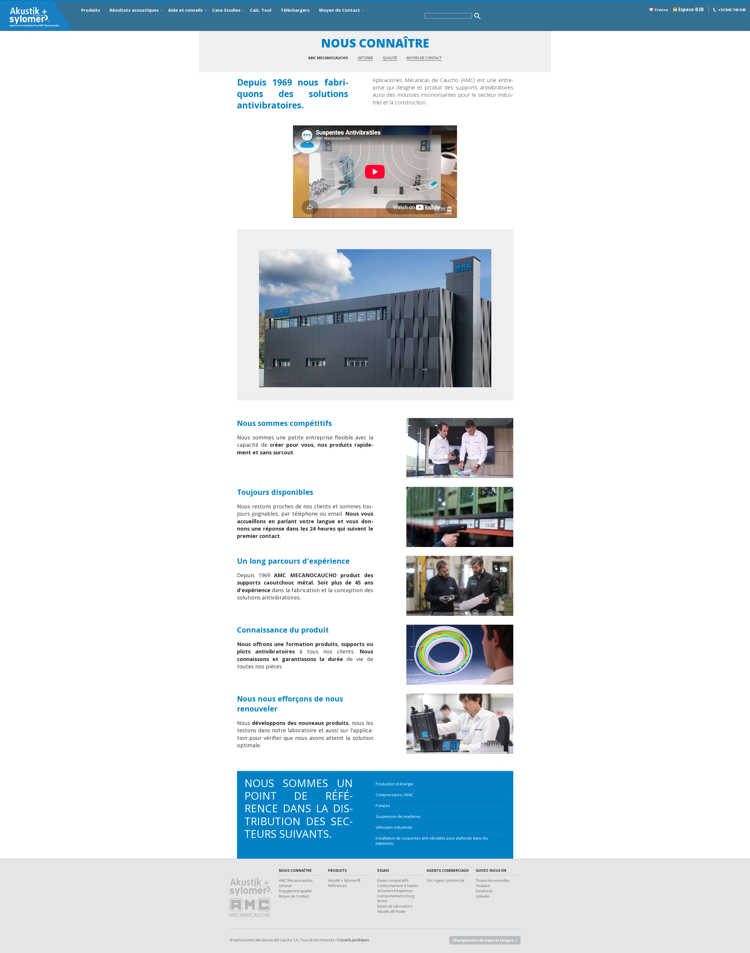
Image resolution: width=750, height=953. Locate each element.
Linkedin (483, 896)
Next (506, 318)
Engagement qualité (295, 891)
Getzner (365, 57)
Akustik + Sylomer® (344, 880)
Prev (245, 318)
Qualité (390, 57)
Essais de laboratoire (394, 906)
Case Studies (226, 10)
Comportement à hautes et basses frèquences (397, 888)
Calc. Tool (260, 10)
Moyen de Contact (339, 10)
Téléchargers (295, 10)
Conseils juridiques (353, 939)
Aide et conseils (185, 10)
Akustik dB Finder (391, 911)
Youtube (483, 885)
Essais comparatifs (392, 880)
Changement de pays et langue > (485, 940)
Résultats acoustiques (134, 10)
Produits (90, 10)
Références (337, 885)
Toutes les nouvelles (492, 880)
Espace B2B (691, 9)
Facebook (484, 891)
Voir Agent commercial (445, 880)
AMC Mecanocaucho (296, 880)
